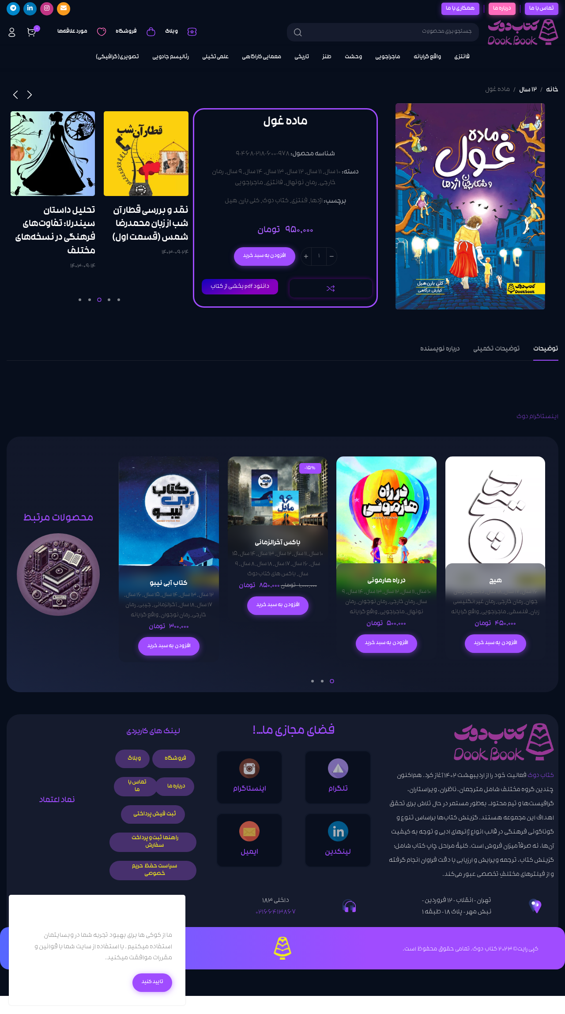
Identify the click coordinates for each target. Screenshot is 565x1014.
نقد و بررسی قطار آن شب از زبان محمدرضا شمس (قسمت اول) (150, 225)
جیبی (144, 605)
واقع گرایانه (465, 612)
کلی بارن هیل (241, 201)
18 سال (493, 592)
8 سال (248, 565)
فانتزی (274, 183)
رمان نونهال (301, 183)
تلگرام (338, 789)
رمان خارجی (510, 602)
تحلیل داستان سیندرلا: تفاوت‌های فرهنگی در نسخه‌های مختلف (55, 231)
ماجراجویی (249, 183)
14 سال (254, 172)
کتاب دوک (275, 201)
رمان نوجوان (372, 602)
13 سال (274, 172)
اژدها (316, 201)
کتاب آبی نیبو (169, 583)
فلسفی (518, 612)
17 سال (511, 592)
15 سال (152, 595)
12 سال (528, 90)
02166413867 (276, 912)
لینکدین (338, 853)
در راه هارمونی (386, 581)
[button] (495, 643)
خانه (552, 90)
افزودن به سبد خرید (264, 256)
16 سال (529, 592)
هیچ (495, 581)
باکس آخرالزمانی (278, 543)
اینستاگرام (249, 789)
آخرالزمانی (165, 605)
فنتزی (299, 201)
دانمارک (475, 592)
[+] (305, 256)
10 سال (332, 172)
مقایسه (331, 288)
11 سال (314, 172)
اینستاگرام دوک (537, 417)
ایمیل (249, 853)
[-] (331, 256)
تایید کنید (152, 982)
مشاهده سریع (461, 492)
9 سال (234, 172)
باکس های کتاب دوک (271, 575)
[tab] (546, 349)
